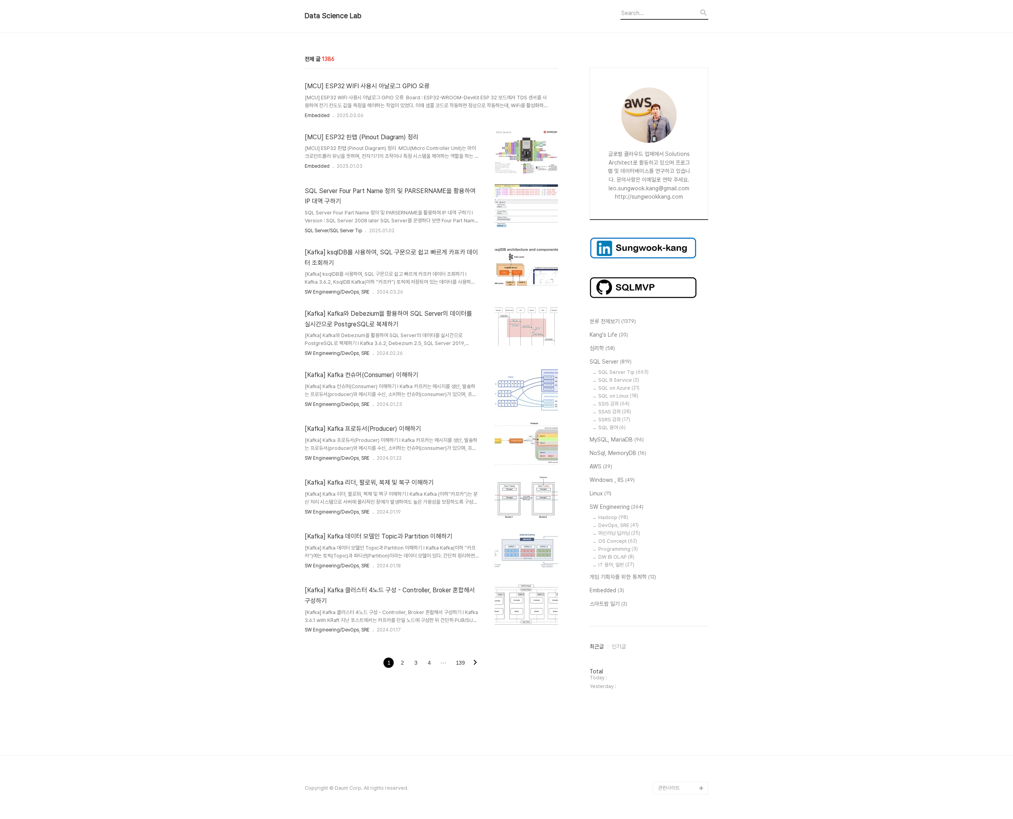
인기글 (619, 646)
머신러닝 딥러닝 (619, 533)
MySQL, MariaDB (617, 439)
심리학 (602, 348)
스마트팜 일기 (608, 604)
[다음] (475, 663)
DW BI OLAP (616, 557)
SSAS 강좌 (614, 412)
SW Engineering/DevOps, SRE (337, 292)
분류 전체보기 (613, 321)
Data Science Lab (333, 16)
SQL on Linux (618, 396)
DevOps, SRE (618, 525)
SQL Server (611, 361)
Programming (618, 549)
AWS (601, 466)
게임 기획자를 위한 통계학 (623, 577)
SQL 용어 (612, 427)
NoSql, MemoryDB (618, 453)
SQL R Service (618, 380)
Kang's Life (609, 335)
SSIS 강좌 (614, 404)
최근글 (597, 646)
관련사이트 (669, 788)
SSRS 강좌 (614, 420)
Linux (600, 493)
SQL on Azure (618, 388)
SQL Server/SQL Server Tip (333, 230)
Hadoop (613, 517)
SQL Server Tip (623, 372)
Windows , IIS (612, 480)
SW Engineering (616, 507)
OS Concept (617, 541)
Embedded (317, 115)
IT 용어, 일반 (616, 565)
